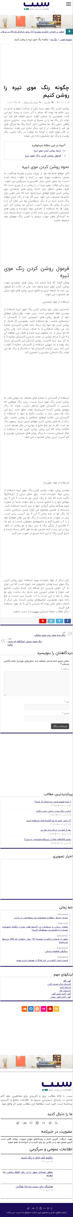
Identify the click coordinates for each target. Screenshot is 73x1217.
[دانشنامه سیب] (36, 6)
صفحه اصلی (66, 39)
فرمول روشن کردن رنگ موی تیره (43, 156)
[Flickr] (43, 1009)
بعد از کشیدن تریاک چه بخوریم (56, 830)
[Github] (31, 1009)
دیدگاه (65, 669)
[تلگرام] (17, 1009)
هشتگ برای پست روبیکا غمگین (34, 1187)
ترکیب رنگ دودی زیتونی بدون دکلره (53, 811)
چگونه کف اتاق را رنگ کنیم (37, 1158)
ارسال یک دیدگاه (31, 102)
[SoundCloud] (24, 1009)
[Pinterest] (50, 1009)
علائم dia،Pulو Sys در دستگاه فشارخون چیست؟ (47, 839)
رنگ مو (53, 39)
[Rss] (56, 1009)
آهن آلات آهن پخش (60, 997)
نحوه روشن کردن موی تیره (47, 150)
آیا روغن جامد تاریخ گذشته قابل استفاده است (48, 820)
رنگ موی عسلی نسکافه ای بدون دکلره (24, 642)
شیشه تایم (65, 987)
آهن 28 (67, 981)
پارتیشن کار (65, 990)
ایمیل (65, 713)
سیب (35, 611)
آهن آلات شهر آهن (61, 994)
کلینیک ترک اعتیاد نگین (59, 984)
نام (66, 701)
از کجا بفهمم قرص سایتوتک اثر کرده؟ (52, 801)
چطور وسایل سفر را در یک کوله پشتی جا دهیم (28, 1173)
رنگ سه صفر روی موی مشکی (50, 634)
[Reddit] (37, 1009)
